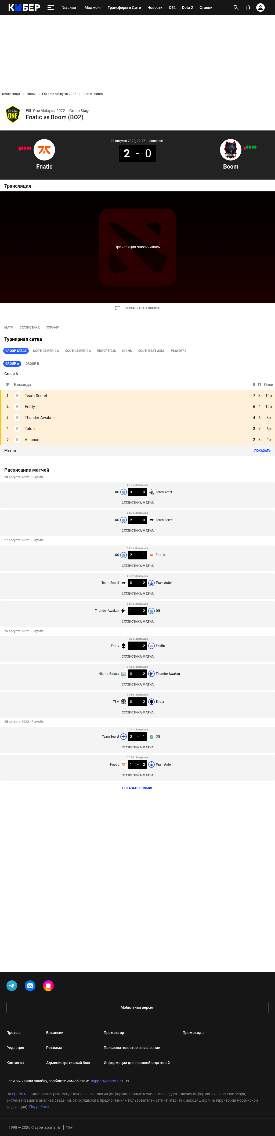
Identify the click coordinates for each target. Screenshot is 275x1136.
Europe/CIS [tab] (106, 351)
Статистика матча (138, 503)
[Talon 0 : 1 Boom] (250, 147)
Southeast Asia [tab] (151, 351)
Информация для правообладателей (137, 1063)
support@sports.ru (107, 1081)
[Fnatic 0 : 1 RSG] (25, 148)
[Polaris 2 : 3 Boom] (255, 147)
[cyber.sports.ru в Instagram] (49, 986)
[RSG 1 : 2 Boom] (253, 147)
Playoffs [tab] (178, 351)
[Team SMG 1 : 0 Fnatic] (30, 148)
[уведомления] (248, 7)
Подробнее (39, 1107)
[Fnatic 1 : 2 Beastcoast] (22, 148)
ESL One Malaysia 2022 (59, 94)
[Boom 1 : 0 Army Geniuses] (247, 147)
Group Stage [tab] (16, 351)
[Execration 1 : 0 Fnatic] (28, 148)
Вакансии (54, 1033)
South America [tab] (78, 351)
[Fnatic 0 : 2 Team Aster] (20, 149)
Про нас (13, 1033)
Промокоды (193, 1033)
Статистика (30, 327)
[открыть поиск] (236, 7)
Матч (8, 327)
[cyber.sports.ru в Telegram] (12, 986)
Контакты (15, 1063)
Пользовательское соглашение (132, 1048)
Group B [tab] (32, 364)
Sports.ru (20, 1094)
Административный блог (68, 1063)
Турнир (52, 327)
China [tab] (127, 351)
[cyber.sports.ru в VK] (31, 986)
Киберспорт (11, 94)
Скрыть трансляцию (142, 308)
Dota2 (31, 94)
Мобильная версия (137, 1007)
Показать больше (137, 788)
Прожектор (114, 1033)
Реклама (54, 1048)
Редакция (15, 1048)
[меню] (50, 7)
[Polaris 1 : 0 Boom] (245, 148)
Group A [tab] (12, 364)
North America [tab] (46, 351)
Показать (262, 451)
